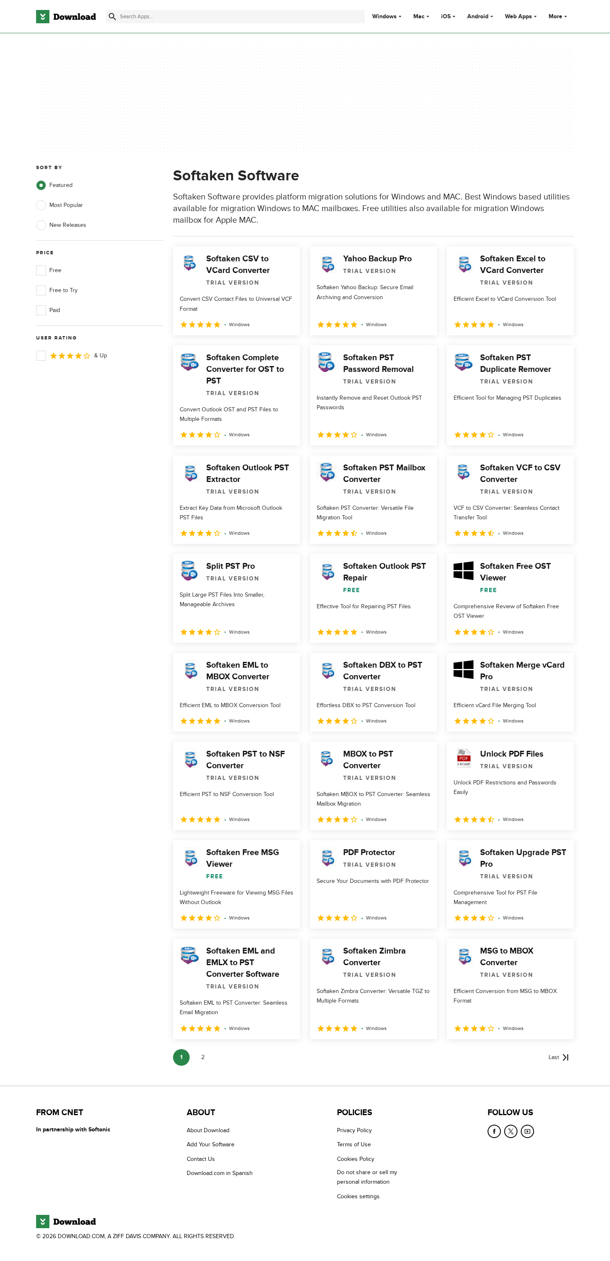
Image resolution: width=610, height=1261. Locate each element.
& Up (100, 355)
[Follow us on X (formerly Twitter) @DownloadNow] (510, 1131)
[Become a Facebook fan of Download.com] (494, 1131)
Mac (419, 17)
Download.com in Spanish (220, 1173)
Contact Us (201, 1158)
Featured (61, 185)
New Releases (67, 225)
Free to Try (63, 290)
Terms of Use (354, 1144)
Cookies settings (358, 1196)
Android (477, 17)
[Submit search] (112, 16)
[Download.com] (66, 16)
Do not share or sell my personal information (367, 1177)
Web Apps (518, 17)
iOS (446, 17)
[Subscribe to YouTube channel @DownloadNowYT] (527, 1131)
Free (55, 270)
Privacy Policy (354, 1130)
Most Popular (66, 205)
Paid (54, 310)
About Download (208, 1130)
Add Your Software (210, 1144)
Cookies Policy (355, 1158)
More (555, 16)
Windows (384, 17)
